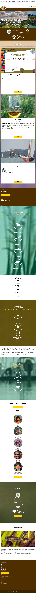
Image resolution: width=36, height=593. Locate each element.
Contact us (2, 587)
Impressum (2, 577)
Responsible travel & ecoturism (5, 585)
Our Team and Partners (4, 586)
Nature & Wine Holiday (4, 583)
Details (18, 91)
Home (1, 582)
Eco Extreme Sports (3, 584)
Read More (18, 406)
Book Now (5, 195)
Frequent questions (3, 578)
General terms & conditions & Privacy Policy (7, 576)
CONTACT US (5, 201)
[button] (2, 19)
